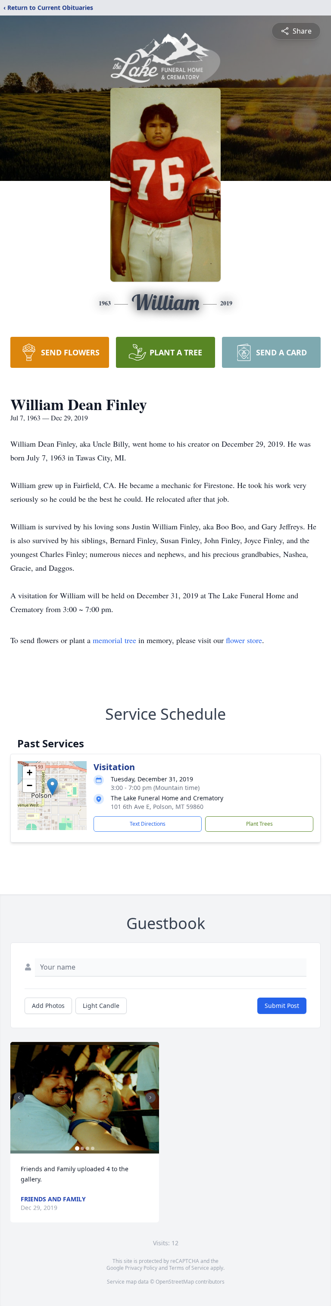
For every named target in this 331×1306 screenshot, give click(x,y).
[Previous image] (19, 1097)
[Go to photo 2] (82, 1148)
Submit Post (282, 1005)
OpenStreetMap (175, 1281)
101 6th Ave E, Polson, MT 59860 (157, 806)
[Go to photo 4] (92, 1148)
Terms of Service (189, 1268)
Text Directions (148, 823)
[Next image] (150, 1097)
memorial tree (114, 640)
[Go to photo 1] (77, 1148)
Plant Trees (259, 823)
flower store (244, 640)
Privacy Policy (141, 1268)
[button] (52, 787)
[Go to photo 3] (87, 1148)
